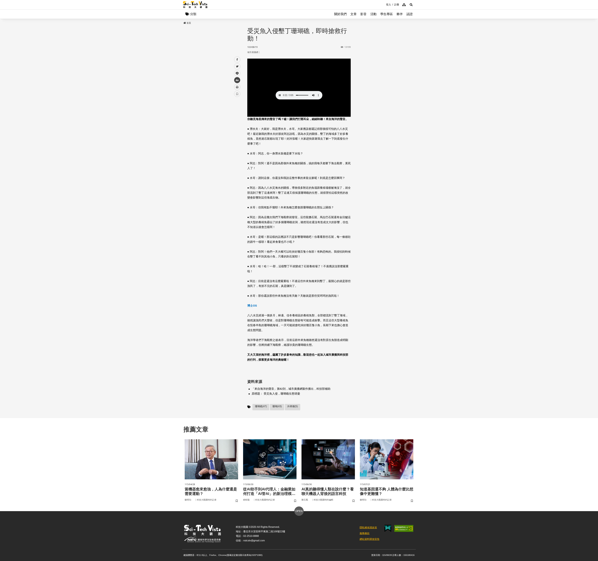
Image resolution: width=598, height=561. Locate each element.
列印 (237, 87)
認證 (409, 14)
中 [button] (237, 80)
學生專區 (386, 14)
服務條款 (365, 533)
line (236, 73)
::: (384, 4)
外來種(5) (292, 406)
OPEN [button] (299, 511)
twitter (237, 66)
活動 (373, 14)
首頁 (189, 23)
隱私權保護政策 (368, 527)
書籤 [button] (237, 94)
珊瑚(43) (277, 406)
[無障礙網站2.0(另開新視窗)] (403, 528)
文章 (353, 14)
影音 (363, 14)
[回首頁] (195, 4)
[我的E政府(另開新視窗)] (387, 528)
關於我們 (340, 14)
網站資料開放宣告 (370, 539)
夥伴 (399, 14)
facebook (237, 59)
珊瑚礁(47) (261, 406)
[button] (411, 4)
